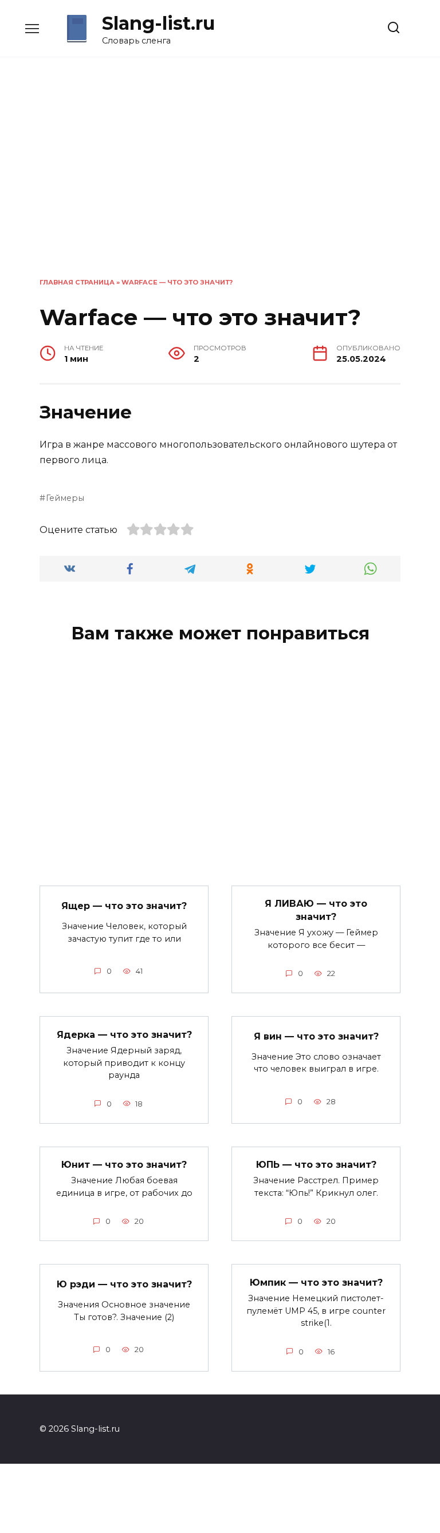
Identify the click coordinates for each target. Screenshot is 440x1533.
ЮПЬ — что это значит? (316, 1164)
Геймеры (65, 498)
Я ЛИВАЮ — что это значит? (316, 910)
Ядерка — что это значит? (124, 1034)
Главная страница (77, 282)
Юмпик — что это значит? (316, 1282)
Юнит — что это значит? (124, 1164)
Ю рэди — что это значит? (124, 1284)
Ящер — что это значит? (124, 905)
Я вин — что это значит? (316, 1036)
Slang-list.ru (158, 23)
